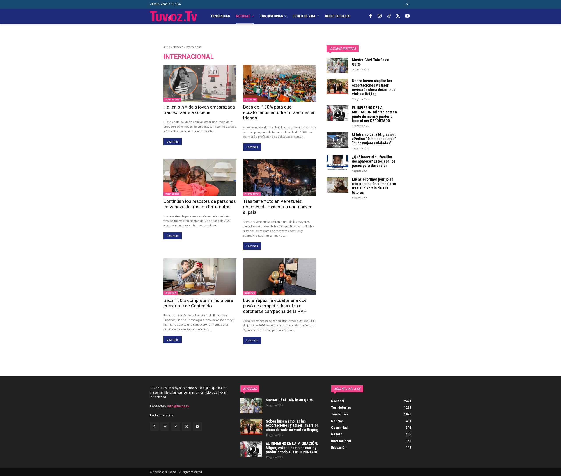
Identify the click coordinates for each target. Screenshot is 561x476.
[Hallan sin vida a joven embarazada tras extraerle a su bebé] (199, 83)
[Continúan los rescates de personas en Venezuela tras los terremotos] (199, 177)
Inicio (166, 47)
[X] (398, 16)
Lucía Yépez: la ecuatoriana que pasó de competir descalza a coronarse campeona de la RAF (275, 306)
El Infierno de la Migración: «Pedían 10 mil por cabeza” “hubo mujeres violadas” (374, 138)
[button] (407, 4)
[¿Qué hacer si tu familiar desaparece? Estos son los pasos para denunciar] (337, 162)
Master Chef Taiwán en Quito (370, 61)
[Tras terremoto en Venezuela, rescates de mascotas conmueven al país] (279, 177)
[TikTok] (389, 16)
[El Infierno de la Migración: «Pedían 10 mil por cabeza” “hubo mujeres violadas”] (337, 140)
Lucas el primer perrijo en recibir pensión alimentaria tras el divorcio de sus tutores (374, 185)
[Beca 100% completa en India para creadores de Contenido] (199, 276)
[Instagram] (379, 16)
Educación (250, 99)
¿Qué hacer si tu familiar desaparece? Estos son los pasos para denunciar (374, 161)
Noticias (178, 47)
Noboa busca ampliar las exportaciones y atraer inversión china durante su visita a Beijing (373, 87)
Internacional (172, 99)
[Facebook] (370, 16)
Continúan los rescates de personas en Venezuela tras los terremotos (199, 204)
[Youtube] (407, 16)
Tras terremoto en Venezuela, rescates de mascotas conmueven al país (277, 207)
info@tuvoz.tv (178, 406)
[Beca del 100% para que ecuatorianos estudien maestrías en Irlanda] (279, 83)
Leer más (172, 141)
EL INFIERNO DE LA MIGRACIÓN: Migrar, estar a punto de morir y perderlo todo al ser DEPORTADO (374, 114)
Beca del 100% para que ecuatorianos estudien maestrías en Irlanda (279, 112)
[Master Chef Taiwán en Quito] (337, 65)
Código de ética (161, 415)
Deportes (249, 292)
